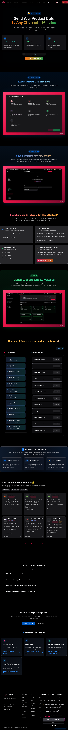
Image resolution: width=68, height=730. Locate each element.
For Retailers (33, 703)
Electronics (33, 715)
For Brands (33, 705)
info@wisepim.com (10, 702)
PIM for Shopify (42, 700)
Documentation (51, 700)
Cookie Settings (53, 725)
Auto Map (60, 348)
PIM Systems (24, 489)
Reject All (54, 722)
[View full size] (34, 113)
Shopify (12, 233)
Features (9, 7)
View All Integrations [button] (33, 543)
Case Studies (33, 697)
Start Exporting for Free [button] (33, 58)
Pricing (38, 2)
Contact (43, 2)
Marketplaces (16, 489)
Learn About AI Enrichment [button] (44, 260)
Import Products (25, 709)
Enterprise (33, 708)
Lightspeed (5, 237)
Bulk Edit (24, 714)
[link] (4, 7)
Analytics (24, 717)
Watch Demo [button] (41, 623)
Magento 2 (5, 233)
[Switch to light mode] (52, 2)
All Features (24, 697)
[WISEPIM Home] (3, 2)
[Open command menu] (48, 2)
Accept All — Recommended (53, 719)
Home (4, 7)
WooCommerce (20, 233)
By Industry (33, 700)
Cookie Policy (47, 716)
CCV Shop (13, 237)
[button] (16, 359)
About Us (59, 697)
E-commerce (7, 489)
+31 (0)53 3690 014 (10, 704)
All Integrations (42, 697)
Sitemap (25, 727)
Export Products (25, 711)
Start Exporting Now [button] (28, 623)
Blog (49, 697)
